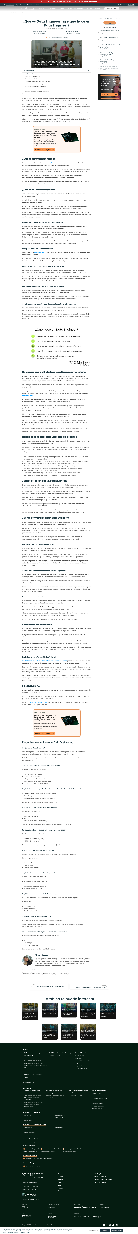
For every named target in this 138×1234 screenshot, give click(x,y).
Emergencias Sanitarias (80, 1066)
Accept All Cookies (117, 1230)
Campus (60, 1176)
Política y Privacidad (100, 1176)
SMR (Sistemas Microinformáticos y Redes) (33, 1063)
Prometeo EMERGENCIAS (29, 1130)
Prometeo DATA (27, 1118)
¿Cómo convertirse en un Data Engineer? (35, 86)
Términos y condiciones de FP (103, 1179)
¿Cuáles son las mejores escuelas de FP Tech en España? (88, 1035)
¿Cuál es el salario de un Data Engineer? (35, 84)
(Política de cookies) (25, 1232)
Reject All (105, 1230)
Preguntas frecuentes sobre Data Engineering (37, 91)
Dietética (77, 1063)
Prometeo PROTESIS (59, 1117)
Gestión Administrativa (28, 1082)
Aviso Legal (97, 1174)
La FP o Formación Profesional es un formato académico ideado (44, 661)
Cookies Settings (93, 1230)
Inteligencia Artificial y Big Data (30, 1142)
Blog (17, 5)
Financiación (61, 1188)
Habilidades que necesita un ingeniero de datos (37, 81)
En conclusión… (29, 89)
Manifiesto (61, 1179)
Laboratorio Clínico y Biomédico (82, 1060)
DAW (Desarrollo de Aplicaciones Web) (32, 1060)
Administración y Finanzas (29, 1080)
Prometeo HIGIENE (27, 1127)
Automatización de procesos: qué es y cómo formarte (50, 1035)
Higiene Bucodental (79, 1055)
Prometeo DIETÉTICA (59, 1127)
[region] (69, 1230)
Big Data (52, 163)
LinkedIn (27, 973)
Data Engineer (39, 252)
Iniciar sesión (10, 5)
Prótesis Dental (78, 1058)
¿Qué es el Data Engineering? (32, 74)
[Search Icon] (109, 22)
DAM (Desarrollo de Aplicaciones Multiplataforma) (35, 1058)
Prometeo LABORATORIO (29, 1132)
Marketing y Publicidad (54, 1055)
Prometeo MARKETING (60, 1115)
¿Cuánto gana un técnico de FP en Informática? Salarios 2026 (88, 1015)
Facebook (47, 973)
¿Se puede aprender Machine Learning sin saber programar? (67, 1035)
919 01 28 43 (131, 5)
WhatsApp (37, 973)
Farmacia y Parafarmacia (81, 1068)
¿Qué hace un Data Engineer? (33, 76)
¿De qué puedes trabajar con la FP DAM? (69, 1014)
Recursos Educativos (64, 1191)
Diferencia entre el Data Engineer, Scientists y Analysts (39, 79)
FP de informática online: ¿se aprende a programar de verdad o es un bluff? (29, 1016)
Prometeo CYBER (27, 1115)
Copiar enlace (63, 973)
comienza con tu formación (37, 702)
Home (59, 1174)
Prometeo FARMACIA (60, 1130)
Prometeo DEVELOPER (28, 1120)
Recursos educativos (33, 5)
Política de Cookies (100, 1182)
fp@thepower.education (29, 1189)
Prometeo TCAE (58, 1132)
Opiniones (22, 5)
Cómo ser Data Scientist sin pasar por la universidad (107, 1015)
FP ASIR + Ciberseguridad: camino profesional (49, 1014)
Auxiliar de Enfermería (80, 1071)
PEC (59, 1193)
